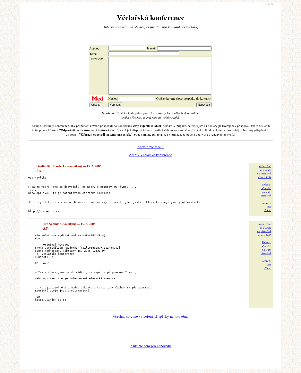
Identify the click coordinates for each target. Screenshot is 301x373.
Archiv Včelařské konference (150, 154)
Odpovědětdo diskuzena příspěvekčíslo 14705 (264, 229)
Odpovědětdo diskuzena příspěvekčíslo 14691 (264, 171)
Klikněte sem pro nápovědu (150, 345)
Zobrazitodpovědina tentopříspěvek (266, 190)
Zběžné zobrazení (150, 146)
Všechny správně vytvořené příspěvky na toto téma (150, 316)
